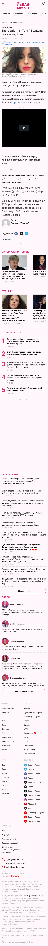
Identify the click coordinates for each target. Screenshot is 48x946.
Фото (26, 737)
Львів (4, 769)
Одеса (4, 773)
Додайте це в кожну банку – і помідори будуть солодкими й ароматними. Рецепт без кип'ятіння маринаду (26, 364)
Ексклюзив (28, 733)
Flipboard (32, 804)
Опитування (29, 745)
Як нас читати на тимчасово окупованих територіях (11, 849)
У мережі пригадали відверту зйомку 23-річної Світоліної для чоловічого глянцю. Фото (23, 570)
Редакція (5, 835)
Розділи (27, 703)
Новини (6, 14)
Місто (4, 760)
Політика (5, 713)
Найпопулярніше (12, 333)
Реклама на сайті (9, 839)
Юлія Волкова (8, 239)
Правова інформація (10, 843)
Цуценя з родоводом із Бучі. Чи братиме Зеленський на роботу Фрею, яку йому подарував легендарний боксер (21, 546)
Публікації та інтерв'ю (33, 713)
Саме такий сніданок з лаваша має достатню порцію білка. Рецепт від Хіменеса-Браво (23, 341)
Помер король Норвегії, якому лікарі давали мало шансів (24, 389)
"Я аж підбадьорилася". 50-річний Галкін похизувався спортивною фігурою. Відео (21, 523)
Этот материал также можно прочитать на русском (24, 43)
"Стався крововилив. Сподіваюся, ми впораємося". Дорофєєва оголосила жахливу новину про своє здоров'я (23, 559)
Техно (4, 733)
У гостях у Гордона (32, 717)
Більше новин (24, 591)
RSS (29, 808)
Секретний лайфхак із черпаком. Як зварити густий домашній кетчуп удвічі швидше (24, 377)
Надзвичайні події (9, 741)
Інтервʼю (19, 14)
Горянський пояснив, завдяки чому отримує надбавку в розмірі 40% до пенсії (22, 514)
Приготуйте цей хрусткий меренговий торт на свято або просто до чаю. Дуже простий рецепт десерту (24, 534)
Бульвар (13, 22)
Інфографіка (7, 745)
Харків (4, 781)
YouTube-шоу (29, 749)
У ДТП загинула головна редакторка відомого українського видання (24, 353)
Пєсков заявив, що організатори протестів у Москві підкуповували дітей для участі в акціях (13, 275)
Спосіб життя (7, 737)
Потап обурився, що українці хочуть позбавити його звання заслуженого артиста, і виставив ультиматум (23, 502)
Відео (26, 741)
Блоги (6, 597)
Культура (5, 729)
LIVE (25, 729)
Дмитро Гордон (34, 765)
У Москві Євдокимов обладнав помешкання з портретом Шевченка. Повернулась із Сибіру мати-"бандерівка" (22, 612)
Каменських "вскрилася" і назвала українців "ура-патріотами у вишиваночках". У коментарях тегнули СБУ (22, 480)
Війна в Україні (8, 709)
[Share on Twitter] (21, 234)
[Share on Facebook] (16, 234)
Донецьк (5, 777)
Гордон (4, 22)
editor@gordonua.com (16, 867)
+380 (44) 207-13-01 (15, 860)
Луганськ (5, 794)
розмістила (20, 102)
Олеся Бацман (34, 795)
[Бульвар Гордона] (23, 6)
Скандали (32, 14)
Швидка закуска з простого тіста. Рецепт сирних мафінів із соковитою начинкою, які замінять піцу (24, 581)
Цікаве (4, 749)
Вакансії (5, 831)
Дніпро (5, 785)
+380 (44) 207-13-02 (15, 863)
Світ (16, 281)
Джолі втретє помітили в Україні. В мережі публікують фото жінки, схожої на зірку (21, 492)
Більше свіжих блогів (24, 692)
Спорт (4, 725)
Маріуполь (6, 789)
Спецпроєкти (29, 754)
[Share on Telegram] (26, 234)
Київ (3, 765)
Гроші (4, 717)
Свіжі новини (10, 474)
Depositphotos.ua (34, 896)
